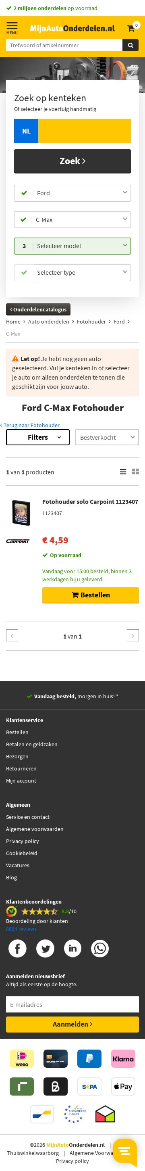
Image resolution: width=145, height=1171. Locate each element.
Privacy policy (22, 841)
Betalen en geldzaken (32, 744)
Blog (11, 877)
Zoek (71, 160)
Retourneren (21, 768)
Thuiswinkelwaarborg (33, 1152)
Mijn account (21, 780)
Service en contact (28, 816)
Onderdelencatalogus (39, 309)
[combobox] (82, 193)
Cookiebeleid (21, 853)
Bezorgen (17, 756)
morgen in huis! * (76, 696)
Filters (38, 437)
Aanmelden (71, 1024)
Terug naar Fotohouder (31, 425)
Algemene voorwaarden (35, 829)
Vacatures (17, 865)
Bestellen (17, 732)
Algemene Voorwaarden (98, 1152)
